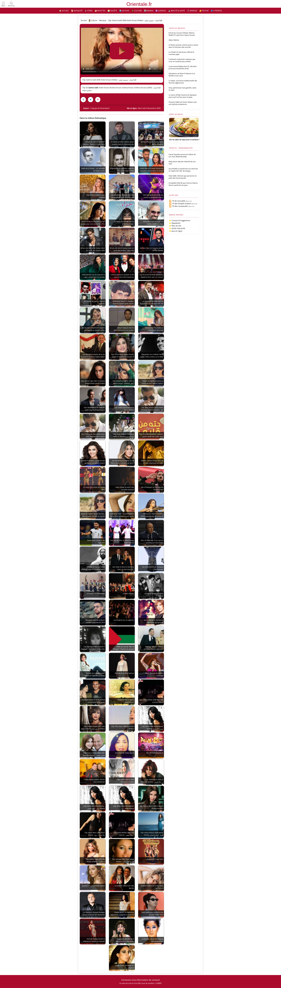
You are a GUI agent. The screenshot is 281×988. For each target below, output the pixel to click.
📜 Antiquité (76, 10)
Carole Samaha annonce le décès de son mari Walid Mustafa (182, 155)
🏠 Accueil (64, 10)
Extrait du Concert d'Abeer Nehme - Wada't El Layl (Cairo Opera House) (182, 34)
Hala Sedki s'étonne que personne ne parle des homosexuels (182, 177)
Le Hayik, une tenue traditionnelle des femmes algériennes (183, 81)
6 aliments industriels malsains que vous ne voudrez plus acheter (182, 60)
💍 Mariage (192, 10)
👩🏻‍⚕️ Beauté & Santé (176, 10)
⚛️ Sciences (160, 10)
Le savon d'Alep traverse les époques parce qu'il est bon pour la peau (182, 96)
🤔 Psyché (204, 10)
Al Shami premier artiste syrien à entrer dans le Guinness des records (183, 46)
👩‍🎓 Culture (136, 10)
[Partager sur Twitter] (90, 99)
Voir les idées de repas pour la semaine (183, 140)
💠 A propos (216, 10)
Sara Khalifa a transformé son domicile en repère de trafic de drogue (183, 170)
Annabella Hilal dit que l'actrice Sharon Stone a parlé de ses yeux (183, 184)
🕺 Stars (88, 10)
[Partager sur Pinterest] (98, 99)
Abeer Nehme (174, 40)
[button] (3, 4)
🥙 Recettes (100, 10)
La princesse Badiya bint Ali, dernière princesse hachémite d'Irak (183, 67)
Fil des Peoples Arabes (181, 203)
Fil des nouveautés (180, 206)
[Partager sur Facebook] (83, 99)
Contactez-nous (129, 979)
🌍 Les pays (124, 10)
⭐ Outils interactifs (177, 228)
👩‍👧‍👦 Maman (148, 10)
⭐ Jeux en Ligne (175, 231)
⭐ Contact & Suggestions (179, 220)
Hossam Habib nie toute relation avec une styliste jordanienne (183, 103)
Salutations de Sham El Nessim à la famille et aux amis (182, 74)
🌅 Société (112, 10)
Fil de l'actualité (178, 201)
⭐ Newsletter (175, 223)
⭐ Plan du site (175, 226)
